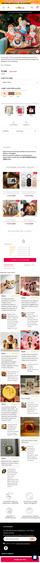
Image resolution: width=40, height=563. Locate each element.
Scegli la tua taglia (7, 78)
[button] (2, 184)
